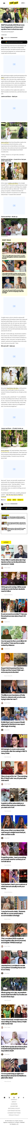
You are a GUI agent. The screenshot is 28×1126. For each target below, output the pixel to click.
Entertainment (14, 37)
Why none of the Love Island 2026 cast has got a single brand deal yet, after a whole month (13, 832)
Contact (14, 1099)
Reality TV (20, 499)
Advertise (14, 1106)
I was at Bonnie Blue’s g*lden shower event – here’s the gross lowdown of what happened (14, 274)
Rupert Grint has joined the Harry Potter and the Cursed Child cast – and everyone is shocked (12, 670)
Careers (14, 1104)
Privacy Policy (14, 1115)
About (14, 1102)
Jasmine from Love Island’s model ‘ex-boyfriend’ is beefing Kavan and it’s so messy (13, 968)
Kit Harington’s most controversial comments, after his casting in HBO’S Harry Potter (14, 751)
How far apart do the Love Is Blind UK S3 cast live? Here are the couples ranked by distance (13, 643)
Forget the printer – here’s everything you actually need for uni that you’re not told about (13, 859)
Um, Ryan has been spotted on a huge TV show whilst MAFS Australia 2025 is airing (16, 517)
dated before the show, (13, 388)
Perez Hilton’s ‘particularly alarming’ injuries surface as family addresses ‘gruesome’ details (13, 562)
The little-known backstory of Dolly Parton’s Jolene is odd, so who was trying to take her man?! (13, 697)
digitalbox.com (15, 1124)
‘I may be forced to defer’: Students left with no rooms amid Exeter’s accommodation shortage (13, 914)
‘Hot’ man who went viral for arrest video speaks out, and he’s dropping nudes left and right (13, 291)
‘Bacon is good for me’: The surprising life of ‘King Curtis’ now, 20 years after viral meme (14, 778)
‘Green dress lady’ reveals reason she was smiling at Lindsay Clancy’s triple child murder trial (14, 1022)
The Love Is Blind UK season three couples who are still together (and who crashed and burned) (13, 257)
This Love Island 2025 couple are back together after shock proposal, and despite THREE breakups (13, 941)
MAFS (2, 77)
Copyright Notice (14, 1110)
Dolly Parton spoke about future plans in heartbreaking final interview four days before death (14, 1049)
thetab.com (11, 1120)
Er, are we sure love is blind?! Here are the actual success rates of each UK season (14, 616)
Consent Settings (14, 1113)
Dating (9, 499)
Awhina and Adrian (13, 183)
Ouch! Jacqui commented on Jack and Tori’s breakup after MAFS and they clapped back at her (16, 524)
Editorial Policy (14, 1108)
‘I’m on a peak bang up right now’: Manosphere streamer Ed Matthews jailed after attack (13, 1076)
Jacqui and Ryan (5, 450)
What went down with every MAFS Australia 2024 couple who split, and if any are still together (16, 529)
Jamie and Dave (5, 142)
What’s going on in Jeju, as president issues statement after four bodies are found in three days (14, 995)
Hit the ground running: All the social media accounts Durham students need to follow (13, 589)
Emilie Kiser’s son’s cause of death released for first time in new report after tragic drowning (13, 724)
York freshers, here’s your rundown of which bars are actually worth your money (14, 886)
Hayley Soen (7, 37)
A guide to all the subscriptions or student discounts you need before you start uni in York (13, 805)
